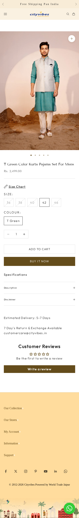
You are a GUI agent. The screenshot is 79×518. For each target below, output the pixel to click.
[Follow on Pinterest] (36, 471)
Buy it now (39, 261)
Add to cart (39, 249)
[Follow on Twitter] (16, 471)
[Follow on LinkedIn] (56, 471)
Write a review (39, 369)
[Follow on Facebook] (6, 471)
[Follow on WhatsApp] (65, 471)
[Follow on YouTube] (46, 471)
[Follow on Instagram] (26, 471)
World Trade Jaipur (59, 484)
